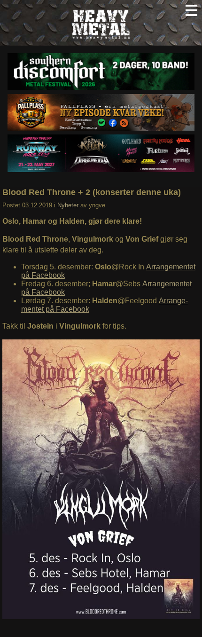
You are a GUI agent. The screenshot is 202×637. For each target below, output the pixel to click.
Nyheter (67, 205)
